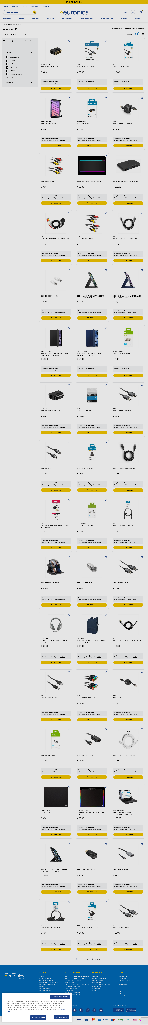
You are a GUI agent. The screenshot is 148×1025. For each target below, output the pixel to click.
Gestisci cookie (40, 1017)
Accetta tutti (63, 1017)
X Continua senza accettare (59, 996)
